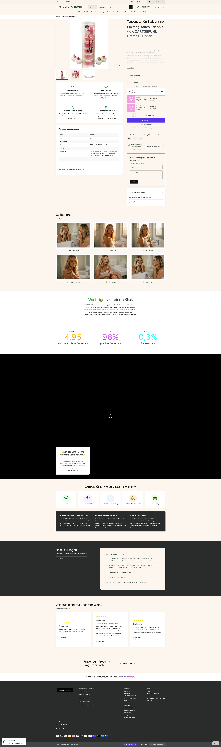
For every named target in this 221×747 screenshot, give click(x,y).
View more (59, 218)
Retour (125, 703)
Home (58, 16)
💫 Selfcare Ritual (73, 282)
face (108, 12)
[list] (110, 338)
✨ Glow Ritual (147, 251)
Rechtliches (127, 691)
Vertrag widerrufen (65, 690)
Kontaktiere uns (126, 663)
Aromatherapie (117, 12)
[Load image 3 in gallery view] (89, 75)
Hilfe (133, 2)
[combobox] (115, 7)
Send (133, 181)
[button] (57, 7)
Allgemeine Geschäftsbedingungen (130, 694)
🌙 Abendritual (110, 251)
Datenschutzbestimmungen (131, 698)
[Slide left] (116, 65)
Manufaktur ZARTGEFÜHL (64, 744)
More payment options (146, 124)
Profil (148, 696)
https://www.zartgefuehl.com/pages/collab (156, 699)
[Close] (163, 145)
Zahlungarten (127, 712)
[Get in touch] (159, 7)
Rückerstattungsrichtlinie (130, 708)
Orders (148, 691)
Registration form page (153, 693)
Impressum (127, 705)
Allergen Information (134, 75)
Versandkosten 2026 (129, 717)
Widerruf (126, 700)
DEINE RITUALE (83, 12)
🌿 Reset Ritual (110, 282)
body (102, 12)
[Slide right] (119, 65)
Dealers (136, 12)
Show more (130, 68)
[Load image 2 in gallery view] (75, 75)
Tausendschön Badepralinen (69, 16)
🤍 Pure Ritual (147, 282)
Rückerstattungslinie (129, 710)
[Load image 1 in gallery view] (62, 75)
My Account (142, 2)
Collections (94, 12)
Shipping (136, 81)
